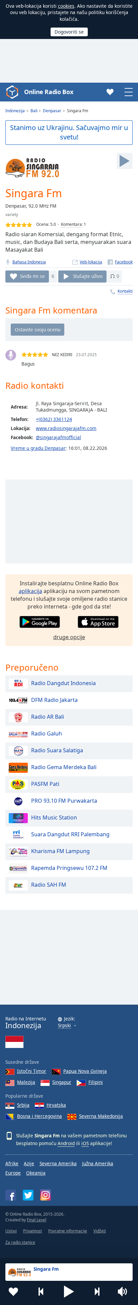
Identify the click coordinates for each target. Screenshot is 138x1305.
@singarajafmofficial (58, 437)
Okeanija (36, 1173)
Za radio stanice (20, 1242)
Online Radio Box (48, 92)
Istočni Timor (31, 1071)
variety (11, 214)
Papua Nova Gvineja (85, 1071)
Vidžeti (99, 1231)
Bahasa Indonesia (29, 262)
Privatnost (32, 1231)
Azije (29, 1163)
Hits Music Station (54, 818)
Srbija (23, 1105)
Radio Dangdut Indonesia (63, 683)
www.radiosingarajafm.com (66, 428)
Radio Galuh (46, 734)
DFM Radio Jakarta (54, 700)
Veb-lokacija (91, 262)
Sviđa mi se (32, 276)
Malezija (26, 1082)
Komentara (71, 224)
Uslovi (11, 1231)
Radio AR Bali (47, 717)
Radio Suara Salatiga (57, 750)
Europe (13, 1173)
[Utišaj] (124, 1291)
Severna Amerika (58, 1163)
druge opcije (69, 637)
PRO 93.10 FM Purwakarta (64, 801)
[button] (69, 1291)
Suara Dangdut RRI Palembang (70, 834)
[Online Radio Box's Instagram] (45, 1195)
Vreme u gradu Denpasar (38, 448)
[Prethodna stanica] (41, 1291)
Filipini (95, 1082)
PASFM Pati (45, 784)
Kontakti (125, 291)
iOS (85, 1143)
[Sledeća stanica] (97, 1291)
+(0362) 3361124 (54, 419)
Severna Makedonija (101, 1116)
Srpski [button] (64, 1025)
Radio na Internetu (25, 1022)
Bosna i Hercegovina (39, 1116)
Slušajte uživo (87, 276)
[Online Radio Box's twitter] (28, 1195)
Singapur (61, 1082)
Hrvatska (56, 1105)
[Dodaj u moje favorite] (13, 1291)
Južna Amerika (97, 1163)
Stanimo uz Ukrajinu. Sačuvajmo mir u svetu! (69, 132)
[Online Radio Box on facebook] (10, 1195)
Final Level (36, 1220)
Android (66, 1143)
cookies (66, 6)
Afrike (11, 1163)
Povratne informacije (67, 1231)
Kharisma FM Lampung (60, 851)
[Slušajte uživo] (125, 161)
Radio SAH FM (48, 885)
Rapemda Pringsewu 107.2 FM (69, 868)
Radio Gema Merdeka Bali (63, 767)
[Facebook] (120, 262)
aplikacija (30, 591)
